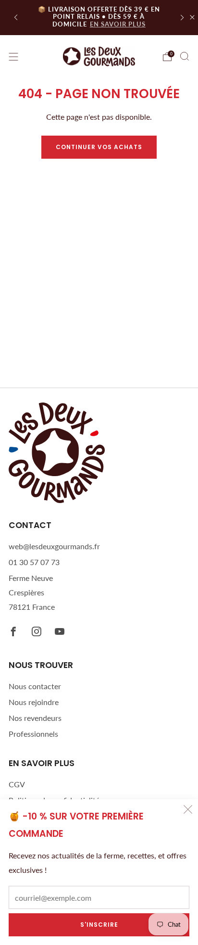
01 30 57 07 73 (34, 562)
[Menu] (13, 57)
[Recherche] (184, 56)
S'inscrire (99, 924)
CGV (17, 784)
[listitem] (98, 17)
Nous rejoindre (34, 701)
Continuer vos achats (99, 147)
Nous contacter (35, 686)
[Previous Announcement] (16, 18)
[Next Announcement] (182, 18)
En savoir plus (118, 24)
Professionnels (33, 733)
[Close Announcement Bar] (192, 17)
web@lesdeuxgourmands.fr (54, 546)
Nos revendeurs (35, 717)
